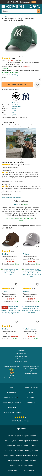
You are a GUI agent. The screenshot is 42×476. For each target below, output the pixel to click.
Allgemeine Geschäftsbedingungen (11, 409)
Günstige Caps (21, 353)
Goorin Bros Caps (21, 356)
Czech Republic (24, 441)
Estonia (26, 446)
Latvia (11, 455)
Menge (4, 77)
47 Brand (4, 16)
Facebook (30, 398)
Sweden (20, 465)
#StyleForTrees (10, 398)
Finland (33, 446)
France (7, 451)
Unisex (14, 110)
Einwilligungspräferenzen (12, 402)
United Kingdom (14, 470)
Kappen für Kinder (21, 361)
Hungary (28, 451)
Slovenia (12, 465)
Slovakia (32, 460)
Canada (33, 436)
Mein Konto (11, 393)
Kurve (14, 114)
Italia (6, 455)
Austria (10, 436)
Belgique (17, 436)
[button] (19, 56)
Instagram (31, 402)
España (19, 446)
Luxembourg (28, 455)
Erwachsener (16, 106)
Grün (13, 116)
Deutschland (10, 446)
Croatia (6, 441)
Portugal (16, 460)
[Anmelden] (31, 6)
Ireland (35, 451)
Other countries (28, 470)
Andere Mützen (17, 103)
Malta (36, 455)
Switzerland (28, 465)
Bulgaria (25, 436)
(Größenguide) (16, 75)
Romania (24, 460)
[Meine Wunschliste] (34, 6)
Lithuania (18, 455)
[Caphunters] (12, 6)
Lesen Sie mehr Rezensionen (11, 197)
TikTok (30, 393)
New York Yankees (18, 105)
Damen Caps (21, 359)
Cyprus (13, 441)
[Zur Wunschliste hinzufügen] (37, 85)
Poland (9, 460)
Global (13, 451)
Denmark (34, 441)
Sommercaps (21, 350)
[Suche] (38, 11)
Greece (20, 451)
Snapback (15, 108)
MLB (13, 112)
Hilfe (11, 388)
